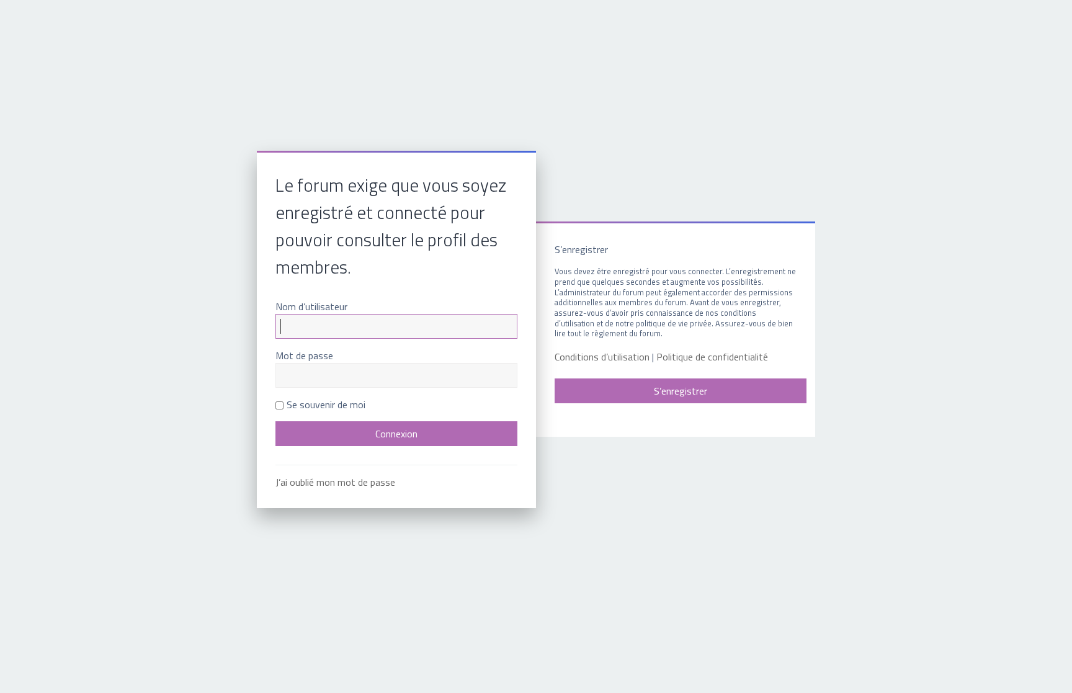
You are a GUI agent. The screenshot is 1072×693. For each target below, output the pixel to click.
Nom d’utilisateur (311, 306)
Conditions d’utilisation (602, 357)
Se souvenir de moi (326, 404)
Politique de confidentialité (712, 357)
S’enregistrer (680, 390)
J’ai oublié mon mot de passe (335, 482)
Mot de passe (304, 355)
